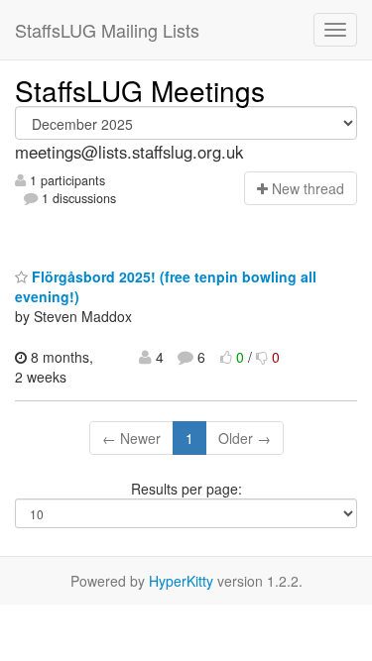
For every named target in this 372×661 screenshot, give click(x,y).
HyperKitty (181, 581)
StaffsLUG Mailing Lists (107, 30)
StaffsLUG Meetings (140, 90)
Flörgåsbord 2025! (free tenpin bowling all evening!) (165, 286)
